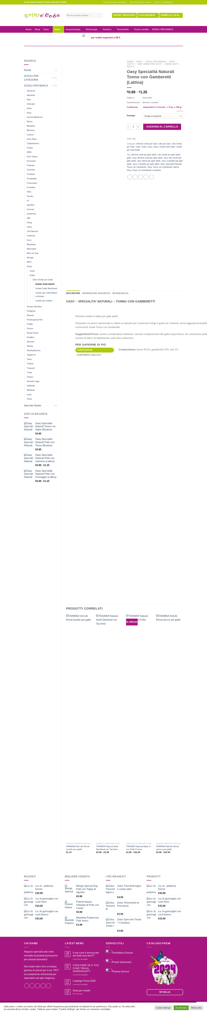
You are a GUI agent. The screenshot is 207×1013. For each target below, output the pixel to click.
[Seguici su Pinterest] (48, 985)
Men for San (33, 253)
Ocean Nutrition (34, 306)
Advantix (31, 95)
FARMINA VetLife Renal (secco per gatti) (167, 847)
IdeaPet (30, 205)
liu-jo (29, 240)
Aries (29, 108)
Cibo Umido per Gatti (43, 279)
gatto (129, 158)
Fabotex (31, 165)
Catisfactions (33, 143)
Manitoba (31, 244)
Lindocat (31, 235)
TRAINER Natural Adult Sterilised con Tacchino (107, 847)
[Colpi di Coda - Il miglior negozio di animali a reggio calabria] (42, 15)
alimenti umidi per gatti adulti (143, 154)
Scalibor (31, 337)
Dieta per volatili (81, 990)
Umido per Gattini (43, 300)
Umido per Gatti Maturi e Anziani (46, 294)
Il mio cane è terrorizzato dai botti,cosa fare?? (86, 954)
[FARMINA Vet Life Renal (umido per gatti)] (79, 727)
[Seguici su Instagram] (179, 2)
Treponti (31, 368)
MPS (29, 262)
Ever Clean (32, 156)
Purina (30, 328)
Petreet (30, 315)
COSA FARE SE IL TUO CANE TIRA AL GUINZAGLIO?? (86, 968)
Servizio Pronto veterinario (114, 2)
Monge (30, 257)
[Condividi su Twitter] (135, 177)
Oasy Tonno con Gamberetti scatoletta (144, 170)
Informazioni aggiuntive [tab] (96, 293)
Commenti (77, 994)
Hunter (30, 196)
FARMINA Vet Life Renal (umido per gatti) (77, 847)
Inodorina (31, 213)
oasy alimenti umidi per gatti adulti (147, 158)
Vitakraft (31, 385)
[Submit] (100, 15)
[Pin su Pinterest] (146, 177)
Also (29, 99)
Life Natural (32, 231)
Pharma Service (120, 971)
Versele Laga (33, 381)
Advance (31, 91)
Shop (37, 29)
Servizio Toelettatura (164, 2)
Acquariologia (73, 29)
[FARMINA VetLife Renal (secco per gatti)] (169, 727)
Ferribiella (31, 178)
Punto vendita (141, 29)
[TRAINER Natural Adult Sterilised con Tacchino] (109, 727)
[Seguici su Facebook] (176, 2)
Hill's (29, 192)
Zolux (29, 399)
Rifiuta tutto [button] (196, 1008)
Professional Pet (34, 319)
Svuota (179, 111)
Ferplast (31, 174)
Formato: (131, 116)
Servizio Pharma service (140, 2)
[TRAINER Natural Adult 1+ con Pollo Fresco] (139, 727)
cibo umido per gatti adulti (169, 154)
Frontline (31, 187)
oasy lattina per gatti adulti (148, 161)
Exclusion (31, 161)
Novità (27, 70)
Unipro (30, 377)
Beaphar (31, 126)
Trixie (29, 372)
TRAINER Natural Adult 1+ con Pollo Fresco (138, 847)
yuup (29, 394)
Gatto (57, 29)
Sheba (30, 346)
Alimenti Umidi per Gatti (146, 144)
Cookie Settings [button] (163, 1008)
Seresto (30, 341)
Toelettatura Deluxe (122, 952)
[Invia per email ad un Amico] (140, 177)
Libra (29, 227)
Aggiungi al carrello (162, 126)
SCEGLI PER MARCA (162, 29)
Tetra (29, 359)
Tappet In (31, 355)
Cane (46, 29)
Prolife (30, 324)
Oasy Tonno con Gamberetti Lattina (163, 167)
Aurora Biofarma (35, 117)
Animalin (31, 104)
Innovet (30, 209)
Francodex (32, 183)
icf (28, 200)
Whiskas (31, 390)
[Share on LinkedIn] (151, 177)
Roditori (107, 29)
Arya (29, 112)
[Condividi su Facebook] (129, 177)
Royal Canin (32, 333)
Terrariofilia (123, 29)
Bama (29, 121)
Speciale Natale (32, 405)
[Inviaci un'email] (181, 2)
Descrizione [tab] (73, 293)
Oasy (29, 266)
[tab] (94, 350)
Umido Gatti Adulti (44, 284)
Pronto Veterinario (121, 962)
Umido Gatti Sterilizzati (46, 288)
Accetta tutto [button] (181, 1008)
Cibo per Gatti (164, 144)
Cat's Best (32, 139)
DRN (29, 152)
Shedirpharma (33, 350)
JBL (28, 218)
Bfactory (31, 130)
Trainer (30, 363)
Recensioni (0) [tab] (120, 293)
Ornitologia (91, 29)
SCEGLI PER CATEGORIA (31, 78)
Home (29, 29)
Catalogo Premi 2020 (84, 981)
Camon (30, 134)
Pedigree (31, 311)
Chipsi (30, 148)
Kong (29, 222)
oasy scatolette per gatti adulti (146, 164)
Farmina (31, 169)
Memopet (31, 249)
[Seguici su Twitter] (37, 985)
